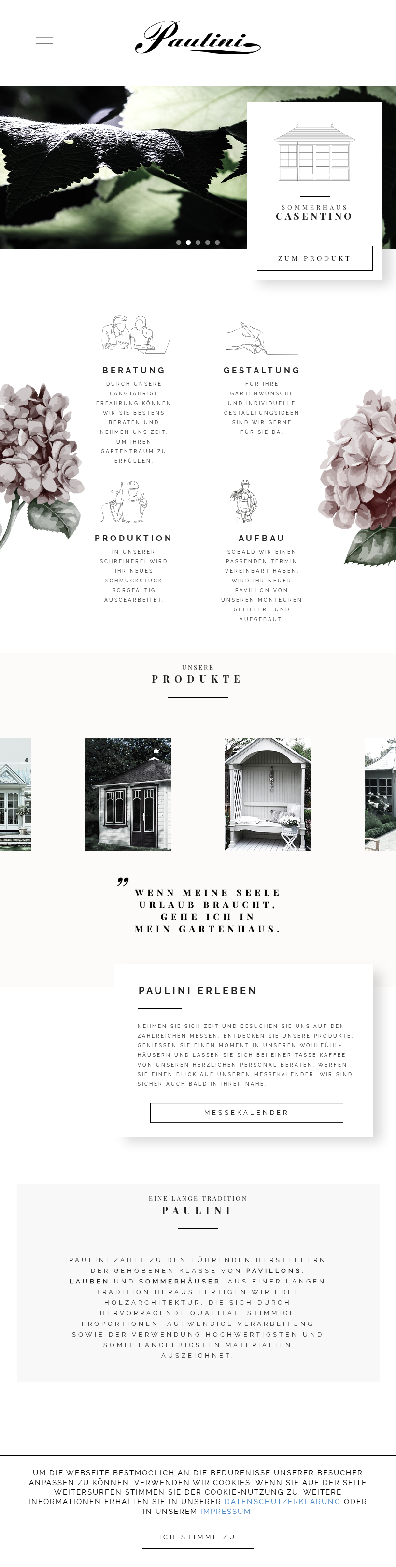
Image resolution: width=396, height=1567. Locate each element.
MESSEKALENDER (246, 1112)
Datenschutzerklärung (283, 1502)
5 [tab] (217, 243)
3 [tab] (198, 243)
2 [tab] (188, 243)
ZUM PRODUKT (315, 258)
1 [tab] (179, 243)
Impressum (225, 1511)
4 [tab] (207, 243)
